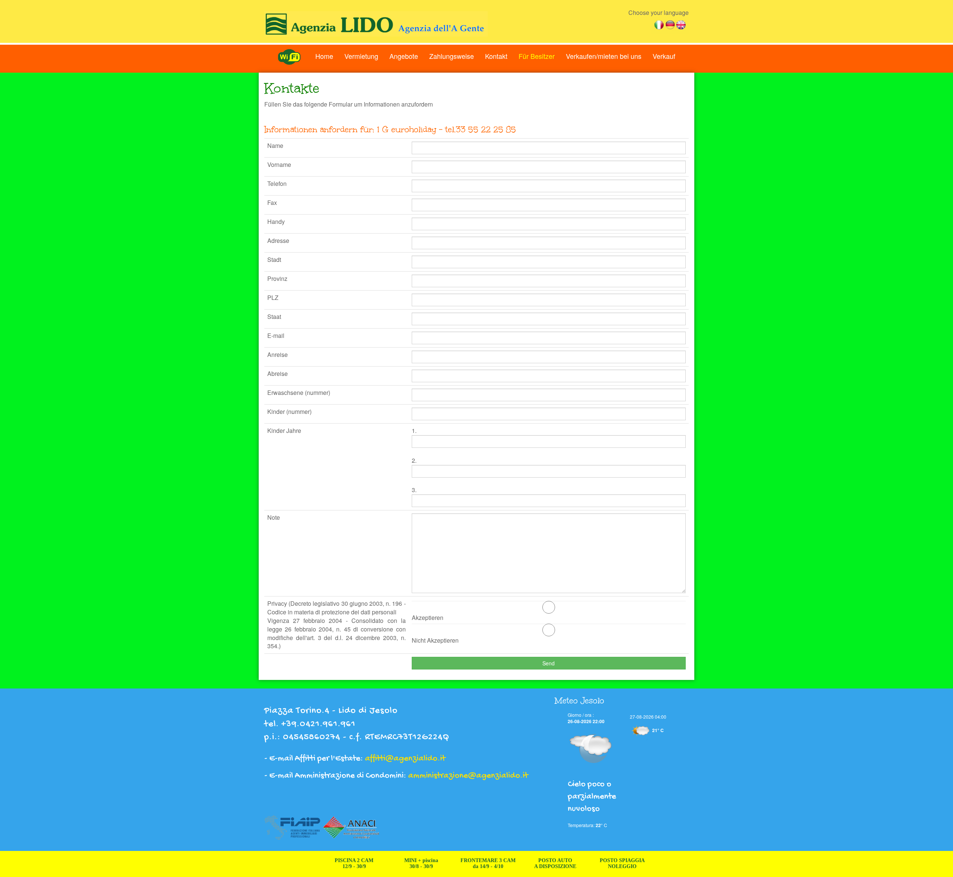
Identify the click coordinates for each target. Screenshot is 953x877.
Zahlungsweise (451, 56)
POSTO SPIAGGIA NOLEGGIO (600, 863)
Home (324, 56)
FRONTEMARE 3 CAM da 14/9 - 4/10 (466, 863)
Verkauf (664, 56)
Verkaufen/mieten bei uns (603, 56)
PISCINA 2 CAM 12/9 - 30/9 (332, 863)
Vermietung (361, 56)
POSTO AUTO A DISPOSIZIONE (533, 863)
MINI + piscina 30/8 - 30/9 (399, 863)
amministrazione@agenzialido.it (468, 776)
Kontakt (496, 56)
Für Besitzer (537, 56)
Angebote (403, 56)
